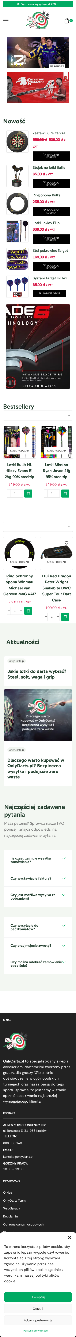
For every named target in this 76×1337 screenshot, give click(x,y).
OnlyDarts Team (14, 1200)
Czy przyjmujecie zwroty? (31, 945)
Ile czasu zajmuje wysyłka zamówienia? (31, 860)
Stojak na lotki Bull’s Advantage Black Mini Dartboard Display (50, 167)
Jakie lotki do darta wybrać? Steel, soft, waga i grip (36, 674)
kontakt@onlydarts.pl (18, 1157)
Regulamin (10, 1216)
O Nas (7, 1192)
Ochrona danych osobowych (23, 1224)
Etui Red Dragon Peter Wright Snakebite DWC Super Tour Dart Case (56, 588)
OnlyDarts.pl (16, 661)
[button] (70, 1237)
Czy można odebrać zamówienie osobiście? (36, 964)
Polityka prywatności (35, 1330)
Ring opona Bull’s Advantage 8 (46, 195)
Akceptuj (38, 1297)
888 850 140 (12, 1143)
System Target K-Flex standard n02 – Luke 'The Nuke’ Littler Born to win (51, 278)
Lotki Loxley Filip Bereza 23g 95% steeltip (46, 223)
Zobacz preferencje (38, 1320)
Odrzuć (38, 1309)
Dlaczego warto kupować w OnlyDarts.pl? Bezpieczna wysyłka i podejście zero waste (35, 769)
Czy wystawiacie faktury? (31, 878)
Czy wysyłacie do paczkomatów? (24, 927)
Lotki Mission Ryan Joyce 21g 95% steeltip (56, 470)
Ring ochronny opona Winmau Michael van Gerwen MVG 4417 (19, 585)
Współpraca (11, 1208)
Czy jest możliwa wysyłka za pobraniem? (33, 896)
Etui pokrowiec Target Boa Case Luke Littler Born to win (50, 250)
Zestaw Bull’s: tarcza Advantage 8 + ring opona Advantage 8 (49, 133)
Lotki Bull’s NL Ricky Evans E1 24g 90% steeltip (19, 470)
